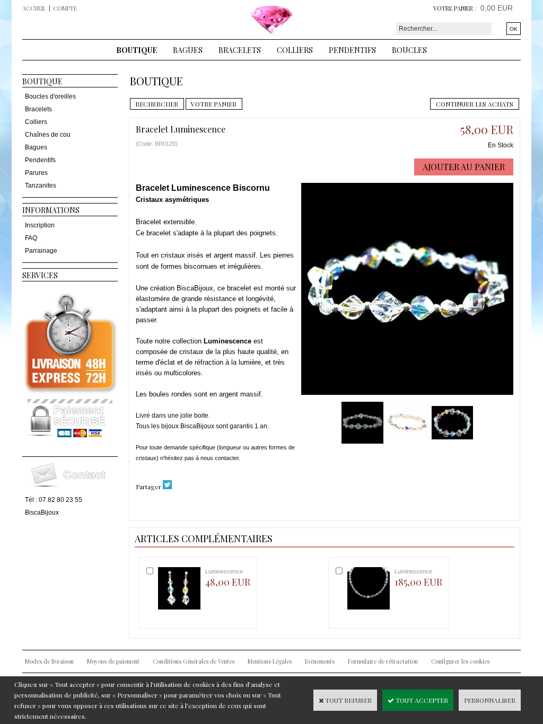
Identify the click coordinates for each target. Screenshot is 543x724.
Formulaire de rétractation (383, 661)
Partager (148, 486)
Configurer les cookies (460, 661)
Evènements (320, 661)
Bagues (188, 50)
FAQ (31, 238)
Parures (36, 172)
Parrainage (41, 250)
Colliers (295, 50)
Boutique (136, 50)
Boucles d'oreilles (50, 96)
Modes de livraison (49, 661)
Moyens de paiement (113, 661)
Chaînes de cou (48, 134)
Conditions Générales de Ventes (193, 661)
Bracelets (239, 50)
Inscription (40, 225)
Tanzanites (40, 185)
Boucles (409, 50)
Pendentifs (352, 50)
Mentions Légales (270, 661)
